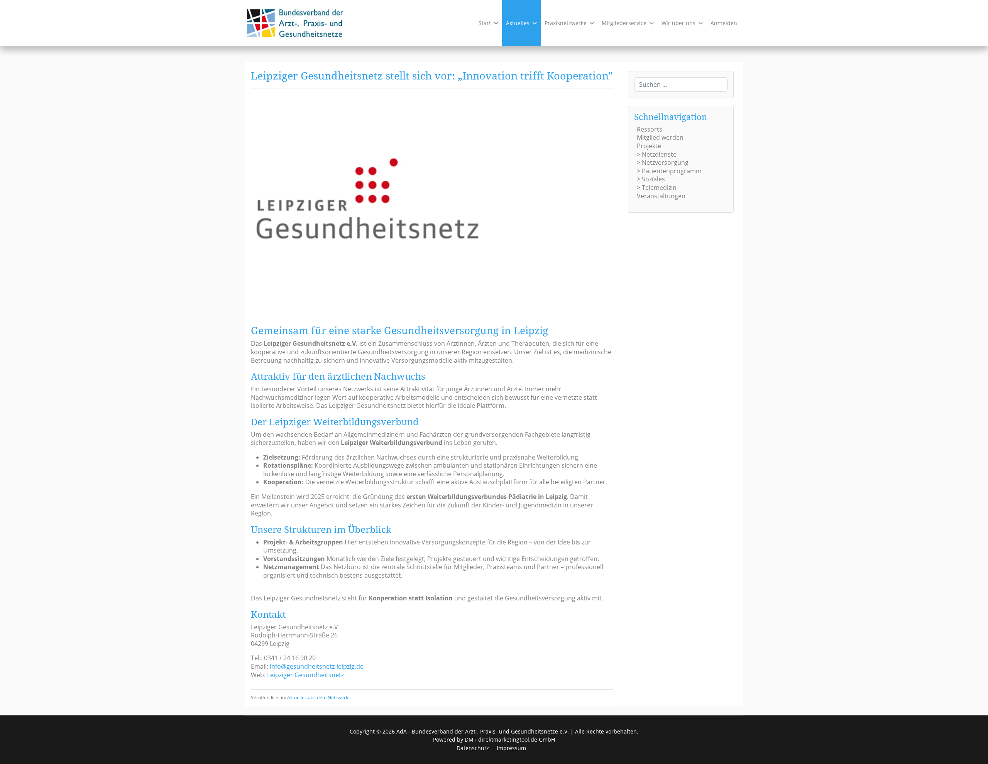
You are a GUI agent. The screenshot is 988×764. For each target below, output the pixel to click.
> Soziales (651, 179)
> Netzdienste (657, 154)
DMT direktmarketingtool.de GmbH (510, 739)
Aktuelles (518, 23)
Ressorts (649, 129)
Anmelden (724, 23)
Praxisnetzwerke (566, 23)
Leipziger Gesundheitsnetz (305, 675)
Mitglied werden (660, 137)
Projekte (649, 146)
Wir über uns (678, 23)
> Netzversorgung (663, 162)
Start (485, 23)
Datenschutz (473, 748)
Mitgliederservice (624, 23)
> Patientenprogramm (669, 171)
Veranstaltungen (661, 196)
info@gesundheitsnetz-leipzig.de (317, 666)
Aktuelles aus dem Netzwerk (317, 697)
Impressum (511, 748)
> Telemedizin (657, 187)
